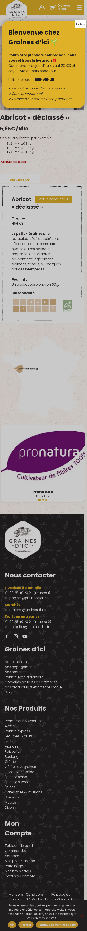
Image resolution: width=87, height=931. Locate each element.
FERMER (80, 23)
